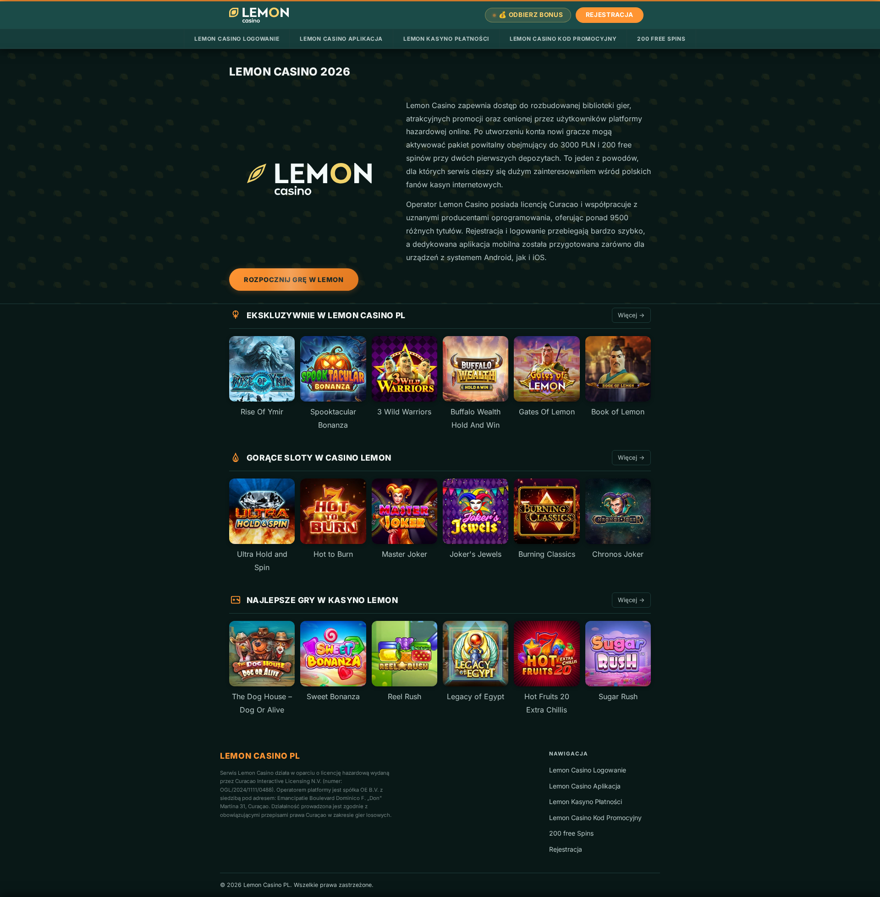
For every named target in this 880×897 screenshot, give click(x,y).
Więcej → (631, 315)
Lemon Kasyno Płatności (446, 38)
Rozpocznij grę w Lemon (294, 279)
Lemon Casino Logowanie (236, 38)
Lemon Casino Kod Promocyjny (563, 38)
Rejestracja (609, 14)
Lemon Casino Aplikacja (341, 38)
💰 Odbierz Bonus (531, 14)
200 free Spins (661, 38)
